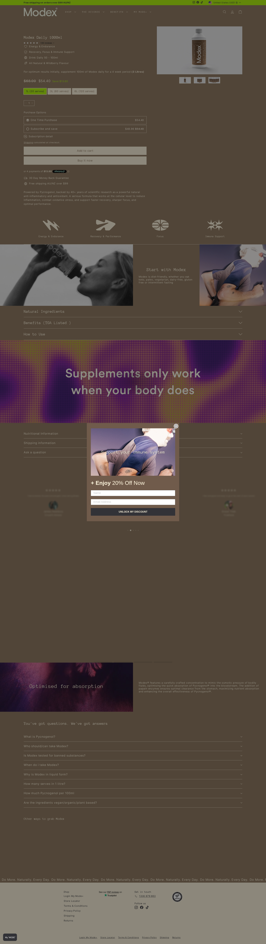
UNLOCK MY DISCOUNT (133, 511)
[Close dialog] (176, 426)
